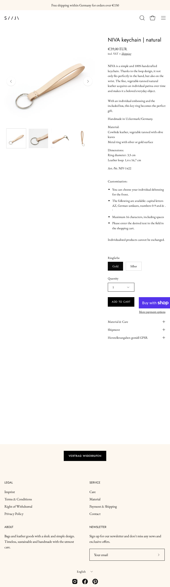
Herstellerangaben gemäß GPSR (128, 337)
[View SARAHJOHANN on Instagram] (74, 581)
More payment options (152, 312)
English (81, 572)
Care (92, 491)
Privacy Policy (13, 513)
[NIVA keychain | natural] (16, 138)
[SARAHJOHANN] (24, 18)
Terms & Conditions (18, 499)
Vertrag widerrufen (85, 456)
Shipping (126, 53)
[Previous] (11, 81)
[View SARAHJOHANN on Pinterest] (95, 581)
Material (94, 499)
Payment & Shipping (103, 506)
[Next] (87, 81)
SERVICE (94, 483)
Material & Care (118, 321)
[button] (142, 18)
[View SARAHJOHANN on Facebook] (85, 581)
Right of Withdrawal (18, 506)
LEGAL (8, 483)
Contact (94, 513)
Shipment (114, 329)
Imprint (9, 491)
